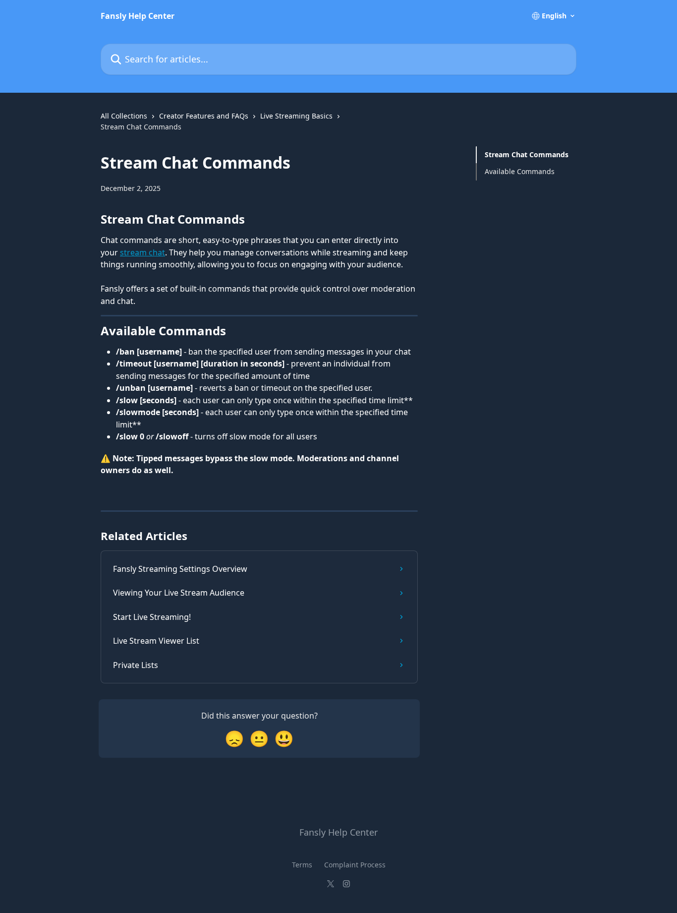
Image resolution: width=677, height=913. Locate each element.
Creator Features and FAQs (203, 116)
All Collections (124, 116)
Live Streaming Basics (296, 116)
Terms (302, 864)
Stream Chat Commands (526, 154)
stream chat (142, 252)
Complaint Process (355, 864)
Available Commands (520, 171)
